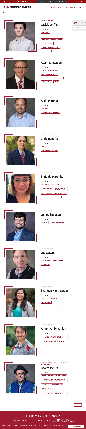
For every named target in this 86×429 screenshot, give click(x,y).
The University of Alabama (15, 1)
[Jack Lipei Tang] (36, 36)
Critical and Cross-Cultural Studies (54, 376)
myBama (77, 1)
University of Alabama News (43, 416)
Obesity (60, 78)
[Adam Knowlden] (36, 74)
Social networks (59, 51)
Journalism (46, 146)
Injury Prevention (48, 78)
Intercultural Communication (52, 384)
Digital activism (47, 43)
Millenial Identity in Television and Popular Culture (54, 188)
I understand (76, 426)
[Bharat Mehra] (36, 378)
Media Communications (49, 150)
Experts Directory (28, 420)
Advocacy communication (50, 36)
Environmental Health (49, 74)
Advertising (46, 260)
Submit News (40, 420)
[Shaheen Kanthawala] (36, 302)
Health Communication (49, 298)
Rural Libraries (47, 388)
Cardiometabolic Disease (50, 70)
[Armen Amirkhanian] (36, 340)
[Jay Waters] (36, 264)
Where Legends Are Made (51, 1)
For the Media (70, 7)
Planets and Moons (48, 116)
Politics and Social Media (50, 47)
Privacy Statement (56, 425)
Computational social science (52, 40)
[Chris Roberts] (36, 150)
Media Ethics (46, 154)
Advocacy (45, 32)
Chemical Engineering (58, 222)
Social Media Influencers (50, 306)
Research (61, 7)
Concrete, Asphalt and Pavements (53, 341)
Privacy (49, 420)
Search (80, 7)
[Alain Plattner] (36, 112)
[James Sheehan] (36, 226)
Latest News (16, 420)
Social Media (46, 51)
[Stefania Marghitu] (36, 188)
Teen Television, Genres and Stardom (54, 193)
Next (77, 405)
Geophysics (46, 108)
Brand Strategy (58, 260)
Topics (53, 7)
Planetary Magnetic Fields (50, 112)
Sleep (56, 81)
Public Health (46, 81)
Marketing (45, 264)
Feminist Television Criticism (51, 184)
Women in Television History (51, 197)
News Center (18, 7)
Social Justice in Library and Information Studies (54, 392)
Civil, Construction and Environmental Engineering (54, 337)
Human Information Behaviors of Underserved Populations (54, 380)
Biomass (44, 222)
